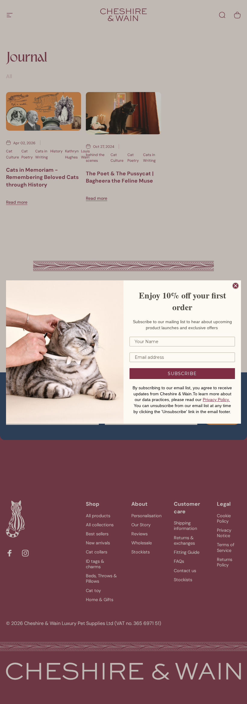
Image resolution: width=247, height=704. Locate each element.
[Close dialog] (236, 286)
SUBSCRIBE (182, 373)
